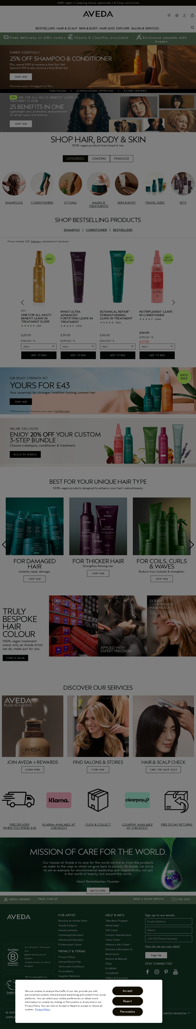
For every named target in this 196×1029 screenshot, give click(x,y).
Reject (127, 1001)
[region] (88, 1001)
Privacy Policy (42, 1009)
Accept (128, 991)
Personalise (127, 1011)
